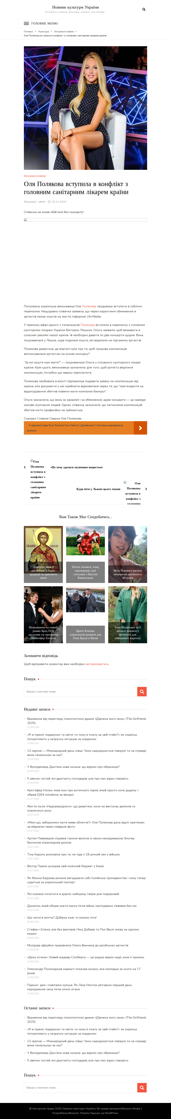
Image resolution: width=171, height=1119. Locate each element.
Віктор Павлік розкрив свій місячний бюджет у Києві (65, 866)
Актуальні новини (35, 176)
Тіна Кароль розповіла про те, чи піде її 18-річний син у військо (73, 854)
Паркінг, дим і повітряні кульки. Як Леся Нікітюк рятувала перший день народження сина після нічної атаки (79, 987)
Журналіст (30, 202)
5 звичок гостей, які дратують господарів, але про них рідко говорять (77, 779)
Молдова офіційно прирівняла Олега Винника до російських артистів (77, 945)
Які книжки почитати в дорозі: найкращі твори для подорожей (73, 894)
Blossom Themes (78, 1113)
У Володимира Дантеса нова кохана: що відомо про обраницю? (73, 767)
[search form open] (144, 9)
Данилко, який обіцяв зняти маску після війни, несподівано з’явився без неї (82, 906)
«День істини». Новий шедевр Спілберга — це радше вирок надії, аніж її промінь (85, 957)
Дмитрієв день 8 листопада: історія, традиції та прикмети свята (43, 572)
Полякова (89, 306)
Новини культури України (75, 7)
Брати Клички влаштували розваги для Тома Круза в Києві (85, 634)
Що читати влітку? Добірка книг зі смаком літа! (62, 918)
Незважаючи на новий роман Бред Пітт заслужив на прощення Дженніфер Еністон (43, 632)
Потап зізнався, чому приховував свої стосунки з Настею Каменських (85, 572)
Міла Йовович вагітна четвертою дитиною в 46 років (127, 574)
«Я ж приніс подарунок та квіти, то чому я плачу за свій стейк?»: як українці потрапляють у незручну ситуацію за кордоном (82, 737)
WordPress (111, 1113)
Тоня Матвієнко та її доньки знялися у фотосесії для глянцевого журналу (127, 632)
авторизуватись (97, 664)
